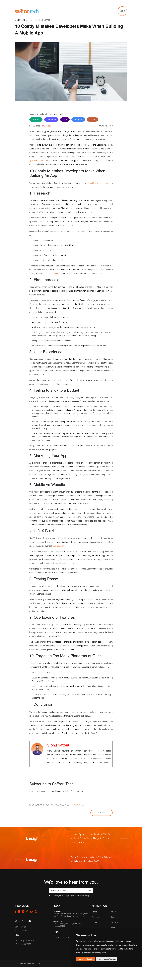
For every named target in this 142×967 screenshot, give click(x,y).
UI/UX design (58, 546)
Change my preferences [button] (106, 959)
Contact (114, 922)
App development (52, 273)
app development (36, 160)
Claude (92, 119)
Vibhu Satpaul (46, 126)
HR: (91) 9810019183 (23, 944)
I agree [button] (80, 959)
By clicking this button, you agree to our (58, 805)
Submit (101, 813)
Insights (114, 917)
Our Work (96, 922)
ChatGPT (36, 119)
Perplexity (51, 119)
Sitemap (114, 928)
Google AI (78, 119)
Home (94, 912)
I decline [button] (90, 959)
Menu (122, 11)
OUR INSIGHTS (24, 20)
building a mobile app (99, 183)
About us (114, 912)
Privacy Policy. (77, 805)
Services (95, 917)
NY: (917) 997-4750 (22, 930)
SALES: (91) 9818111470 (24, 941)
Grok (65, 119)
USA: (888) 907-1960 (23, 927)
